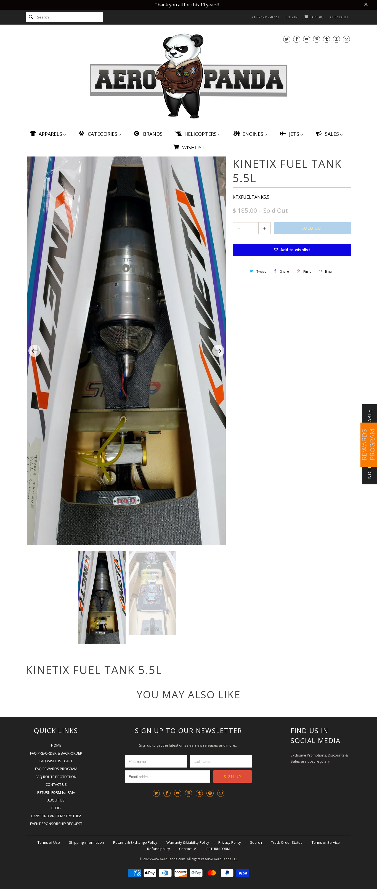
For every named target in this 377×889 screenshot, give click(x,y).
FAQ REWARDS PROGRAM (56, 768)
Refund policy (158, 848)
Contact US (188, 848)
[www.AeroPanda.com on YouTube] (306, 39)
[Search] (31, 17)
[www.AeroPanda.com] (188, 77)
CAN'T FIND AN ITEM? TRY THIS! (56, 815)
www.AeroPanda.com (168, 859)
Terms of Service (326, 842)
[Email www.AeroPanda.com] (346, 39)
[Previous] (34, 351)
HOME (56, 745)
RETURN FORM (218, 848)
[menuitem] (47, 133)
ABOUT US (56, 800)
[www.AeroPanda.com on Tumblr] (326, 39)
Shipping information (86, 842)
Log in (292, 17)
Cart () (315, 17)
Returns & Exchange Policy (135, 842)
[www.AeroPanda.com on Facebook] (296, 39)
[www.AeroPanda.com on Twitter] (286, 39)
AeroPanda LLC (226, 859)
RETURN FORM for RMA (56, 792)
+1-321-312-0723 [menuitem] (265, 17)
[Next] (218, 351)
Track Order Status (286, 842)
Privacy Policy (229, 842)
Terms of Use (49, 842)
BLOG (56, 807)
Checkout (339, 17)
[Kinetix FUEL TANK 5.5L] (126, 350)
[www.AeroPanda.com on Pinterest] (316, 39)
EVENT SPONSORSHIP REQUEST (56, 823)
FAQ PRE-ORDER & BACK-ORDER (56, 753)
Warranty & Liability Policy (187, 842)
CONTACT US (56, 784)
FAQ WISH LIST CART (56, 760)
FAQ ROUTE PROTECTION (56, 776)
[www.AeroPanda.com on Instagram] (336, 39)
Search (256, 842)
